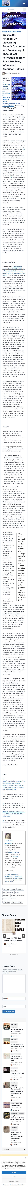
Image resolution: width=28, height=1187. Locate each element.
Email (5, 1006)
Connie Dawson (16, 1064)
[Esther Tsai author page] (3, 73)
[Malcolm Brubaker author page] (5, 944)
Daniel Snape (16, 1050)
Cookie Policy (6, 1184)
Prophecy (6, 899)
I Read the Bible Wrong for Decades (17, 1074)
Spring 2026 (21, 1113)
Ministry (12, 1103)
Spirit (12, 1054)
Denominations (15, 1105)
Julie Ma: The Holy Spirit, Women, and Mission (16, 1058)
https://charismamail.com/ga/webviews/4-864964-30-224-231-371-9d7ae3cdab (13, 814)
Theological (6, 902)
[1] (24, 149)
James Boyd (16, 1036)
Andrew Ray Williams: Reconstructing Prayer (17, 1045)
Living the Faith (7, 31)
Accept (14, 1172)
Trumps (14, 902)
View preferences (14, 1181)
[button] (25, 1158)
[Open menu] (24, 3)
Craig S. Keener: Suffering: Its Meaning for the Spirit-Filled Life (17, 1117)
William (20, 902)
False (17, 892)
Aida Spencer (16, 1124)
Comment (6, 973)
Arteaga (13, 889)
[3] (11, 177)
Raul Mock (15, 1144)
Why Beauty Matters (12, 852)
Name (5, 998)
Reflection (13, 899)
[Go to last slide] (4, 936)
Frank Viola (15, 1079)
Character (20, 889)
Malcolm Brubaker (11, 944)
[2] (8, 164)
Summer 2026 (14, 1027)
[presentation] (14, 927)
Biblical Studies (14, 1068)
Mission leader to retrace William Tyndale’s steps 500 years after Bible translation (16, 1136)
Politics (13, 895)
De (4, 892)
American (6, 889)
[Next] (23, 936)
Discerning (10, 892)
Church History (14, 1082)
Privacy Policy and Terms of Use (17, 1184)
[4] (11, 192)
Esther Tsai (8, 73)
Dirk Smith (15, 1100)
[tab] (10, 954)
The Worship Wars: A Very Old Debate (16, 1030)
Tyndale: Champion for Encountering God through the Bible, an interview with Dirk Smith (17, 1091)
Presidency (20, 895)
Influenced (6, 895)
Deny (14, 1176)
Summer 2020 (16, 31)
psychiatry (16, 856)
